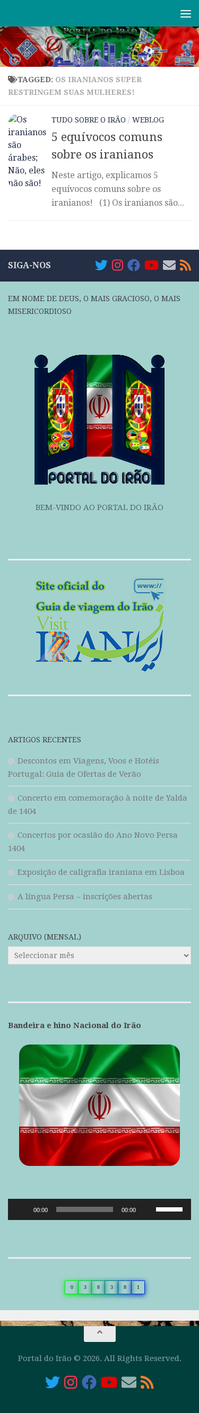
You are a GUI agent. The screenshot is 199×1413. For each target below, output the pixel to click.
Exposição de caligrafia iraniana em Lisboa (101, 872)
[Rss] (185, 265)
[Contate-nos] (169, 265)
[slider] (171, 1208)
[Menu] (185, 13)
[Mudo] (147, 1209)
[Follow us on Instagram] (117, 265)
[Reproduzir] (21, 1209)
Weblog (148, 120)
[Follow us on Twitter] (101, 265)
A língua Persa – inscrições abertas (85, 896)
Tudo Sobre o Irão (88, 120)
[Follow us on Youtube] (151, 265)
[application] (99, 1209)
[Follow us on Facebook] (133, 265)
